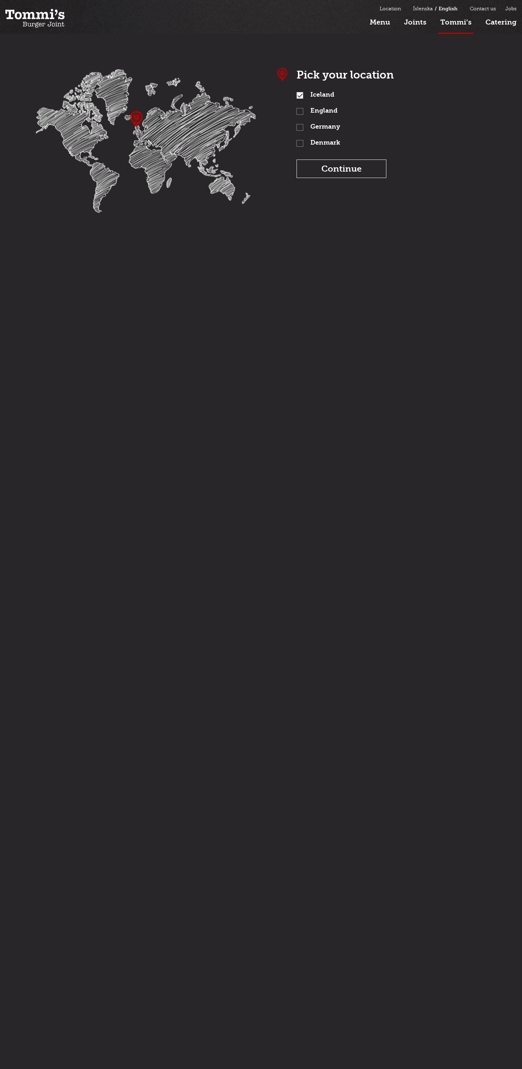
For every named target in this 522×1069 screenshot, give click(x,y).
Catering (501, 22)
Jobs (511, 8)
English (448, 9)
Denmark (325, 142)
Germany (325, 126)
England (324, 110)
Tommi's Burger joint (35, 18)
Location (390, 8)
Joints (415, 22)
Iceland (322, 94)
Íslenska (423, 8)
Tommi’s (456, 22)
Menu (380, 22)
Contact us (483, 8)
